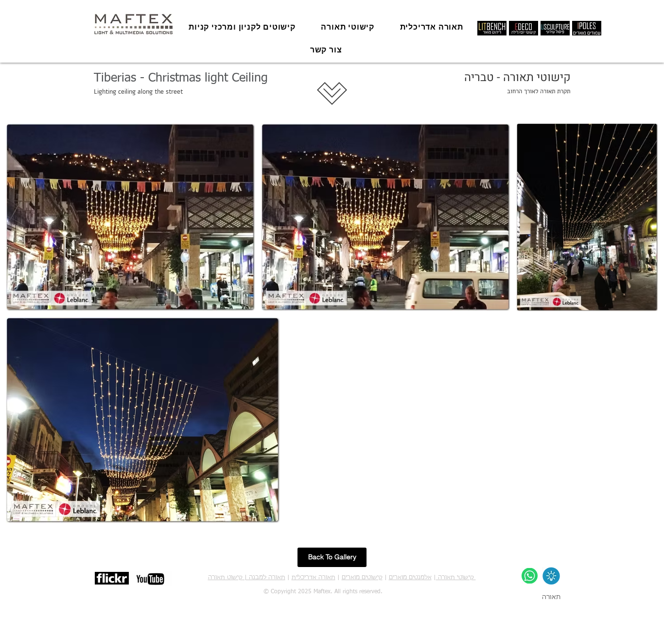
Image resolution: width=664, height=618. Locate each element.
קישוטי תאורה (456, 578)
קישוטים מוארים (362, 578)
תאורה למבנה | (264, 578)
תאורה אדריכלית (313, 578)
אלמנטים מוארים (410, 578)
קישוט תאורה (225, 578)
